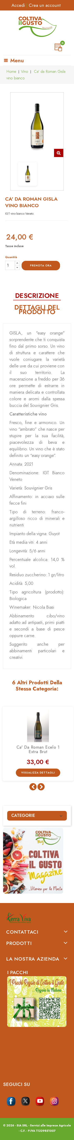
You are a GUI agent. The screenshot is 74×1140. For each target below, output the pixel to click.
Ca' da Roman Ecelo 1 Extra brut (38, 749)
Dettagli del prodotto (37, 310)
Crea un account (45, 5)
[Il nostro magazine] (37, 861)
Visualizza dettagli (38, 773)
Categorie (23, 816)
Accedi (18, 5)
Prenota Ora (41, 265)
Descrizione (37, 295)
